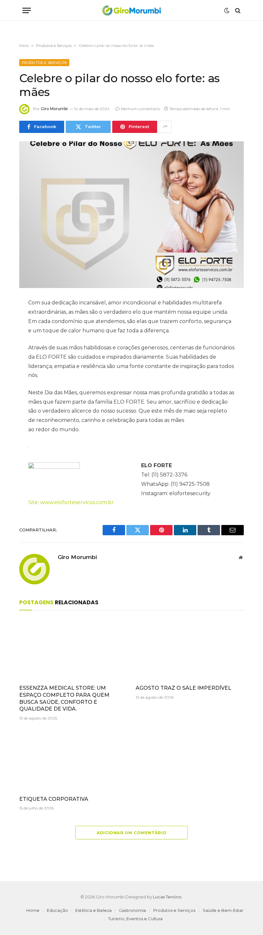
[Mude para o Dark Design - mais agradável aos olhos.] (227, 10)
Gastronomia (132, 910)
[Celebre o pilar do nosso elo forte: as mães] (131, 214)
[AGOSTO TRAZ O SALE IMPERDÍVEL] (190, 649)
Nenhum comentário (140, 108)
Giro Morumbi (54, 108)
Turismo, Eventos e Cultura (135, 918)
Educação (57, 910)
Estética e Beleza (93, 910)
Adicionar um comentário (132, 832)
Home (32, 910)
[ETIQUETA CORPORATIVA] (73, 760)
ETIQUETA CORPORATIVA (53, 799)
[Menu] (26, 10)
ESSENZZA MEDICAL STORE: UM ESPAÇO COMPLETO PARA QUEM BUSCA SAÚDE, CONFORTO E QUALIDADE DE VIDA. (64, 698)
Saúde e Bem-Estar (223, 910)
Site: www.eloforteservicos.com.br (71, 502)
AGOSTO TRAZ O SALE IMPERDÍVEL (183, 688)
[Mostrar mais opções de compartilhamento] (165, 127)
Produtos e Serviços (54, 45)
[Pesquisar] (237, 10)
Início (24, 45)
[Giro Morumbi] (131, 10)
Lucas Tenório (167, 896)
